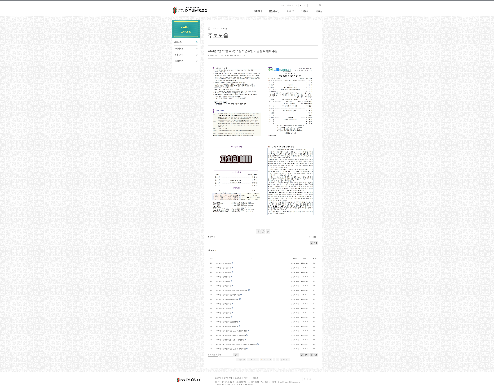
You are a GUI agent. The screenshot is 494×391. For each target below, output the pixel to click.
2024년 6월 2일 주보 (223, 281)
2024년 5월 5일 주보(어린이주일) (227, 299)
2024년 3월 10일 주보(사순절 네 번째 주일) (231, 335)
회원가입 (290, 5)
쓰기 (306, 355)
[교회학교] (290, 11)
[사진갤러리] (185, 61)
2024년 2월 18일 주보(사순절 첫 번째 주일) (231, 349)
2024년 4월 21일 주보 (223, 308)
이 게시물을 (312, 237)
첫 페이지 (242, 359)
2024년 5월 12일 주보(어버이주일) (228, 295)
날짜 (304, 258)
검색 (235, 355)
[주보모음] (185, 42)
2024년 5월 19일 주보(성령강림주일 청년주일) (232, 290)
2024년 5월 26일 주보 (223, 286)
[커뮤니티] (305, 11)
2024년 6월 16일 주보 (223, 272)
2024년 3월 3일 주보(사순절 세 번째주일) (230, 340)
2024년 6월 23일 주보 (223, 268)
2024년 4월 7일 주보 (223, 317)
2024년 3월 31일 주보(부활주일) (227, 322)
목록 (315, 243)
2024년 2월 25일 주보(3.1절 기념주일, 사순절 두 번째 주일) (243, 51)
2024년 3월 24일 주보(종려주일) (227, 326)
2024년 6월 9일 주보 (223, 277)
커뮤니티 (216, 28)
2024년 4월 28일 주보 (223, 304)
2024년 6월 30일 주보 (223, 263)
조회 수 (313, 258)
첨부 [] (212, 237)
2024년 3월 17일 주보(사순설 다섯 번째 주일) (231, 331)
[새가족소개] (185, 55)
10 (277, 359)
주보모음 (224, 28)
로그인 (283, 5)
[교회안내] (258, 11)
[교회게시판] (185, 49)
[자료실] (319, 11)
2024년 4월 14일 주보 (223, 313)
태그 (315, 355)
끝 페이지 (284, 359)
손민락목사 (213, 55)
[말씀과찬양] (274, 11)
